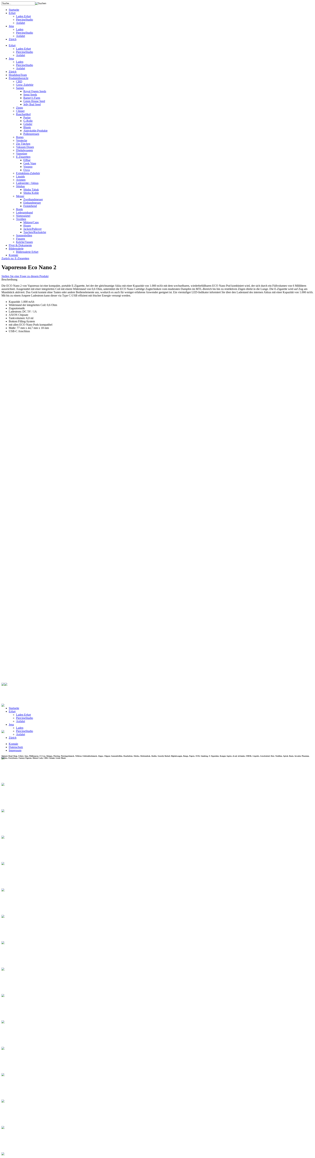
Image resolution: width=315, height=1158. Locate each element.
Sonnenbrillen (24, 235)
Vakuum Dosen (25, 147)
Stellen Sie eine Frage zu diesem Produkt (24, 276)
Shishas (20, 186)
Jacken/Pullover (32, 228)
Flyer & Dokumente (20, 245)
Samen (20, 88)
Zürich (12, 39)
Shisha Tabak (31, 189)
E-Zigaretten (23, 156)
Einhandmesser (32, 202)
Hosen (27, 225)
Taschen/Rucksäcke (34, 232)
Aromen (21, 179)
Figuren (20, 238)
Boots (19, 209)
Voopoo (27, 166)
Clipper (20, 110)
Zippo (19, 107)
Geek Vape (29, 163)
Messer (20, 196)
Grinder (27, 124)
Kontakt (13, 255)
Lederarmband (24, 212)
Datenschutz (16, 747)
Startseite (14, 9)
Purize (27, 117)
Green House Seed (34, 101)
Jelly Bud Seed (32, 104)
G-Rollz (28, 120)
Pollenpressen (31, 133)
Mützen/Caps (31, 222)
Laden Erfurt (23, 16)
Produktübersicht (18, 78)
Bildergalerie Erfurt (27, 251)
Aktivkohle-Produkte (35, 130)
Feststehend (30, 206)
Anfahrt (20, 22)
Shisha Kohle (31, 192)
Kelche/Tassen (24, 242)
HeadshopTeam (18, 74)
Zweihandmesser (33, 199)
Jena (11, 26)
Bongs (20, 137)
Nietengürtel (23, 215)
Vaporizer (21, 153)
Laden (19, 29)
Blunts (27, 127)
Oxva (26, 169)
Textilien (21, 219)
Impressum (15, 750)
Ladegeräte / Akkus (27, 183)
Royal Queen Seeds (34, 91)
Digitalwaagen (24, 150)
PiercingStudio (24, 19)
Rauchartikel (23, 114)
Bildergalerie (16, 248)
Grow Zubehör (24, 84)
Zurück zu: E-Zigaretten (15, 258)
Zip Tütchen (23, 143)
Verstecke (21, 140)
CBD (19, 81)
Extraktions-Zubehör (28, 173)
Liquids (20, 176)
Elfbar (26, 160)
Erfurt (12, 13)
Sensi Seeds (30, 94)
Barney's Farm (31, 97)
